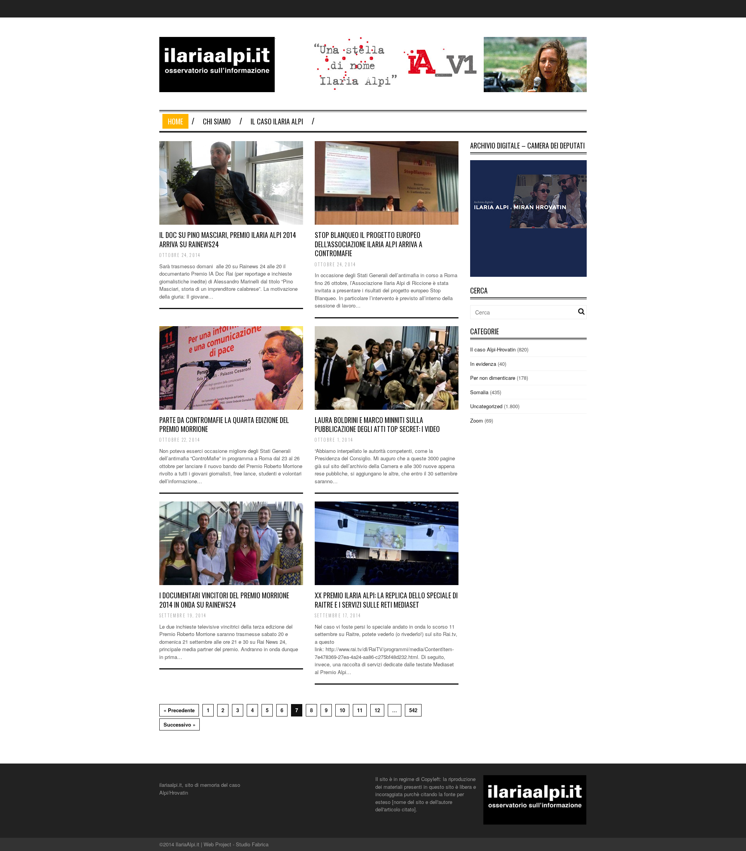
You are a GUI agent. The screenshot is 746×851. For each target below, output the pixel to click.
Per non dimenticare (492, 377)
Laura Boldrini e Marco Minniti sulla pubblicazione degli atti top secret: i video (377, 424)
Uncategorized (486, 406)
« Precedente (179, 710)
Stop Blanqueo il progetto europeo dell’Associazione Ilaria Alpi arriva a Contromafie (368, 244)
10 (342, 710)
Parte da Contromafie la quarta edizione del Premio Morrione (224, 424)
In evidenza (483, 363)
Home (175, 121)
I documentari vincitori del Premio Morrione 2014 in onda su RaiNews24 (224, 599)
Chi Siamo (217, 121)
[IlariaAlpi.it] (217, 87)
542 (413, 710)
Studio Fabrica (252, 844)
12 (377, 710)
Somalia (479, 392)
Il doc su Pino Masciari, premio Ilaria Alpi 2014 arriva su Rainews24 (227, 239)
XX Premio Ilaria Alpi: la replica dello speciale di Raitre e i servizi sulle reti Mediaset (386, 599)
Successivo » (179, 724)
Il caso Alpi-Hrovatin (493, 349)
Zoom (476, 420)
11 (360, 710)
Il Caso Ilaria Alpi (277, 121)
